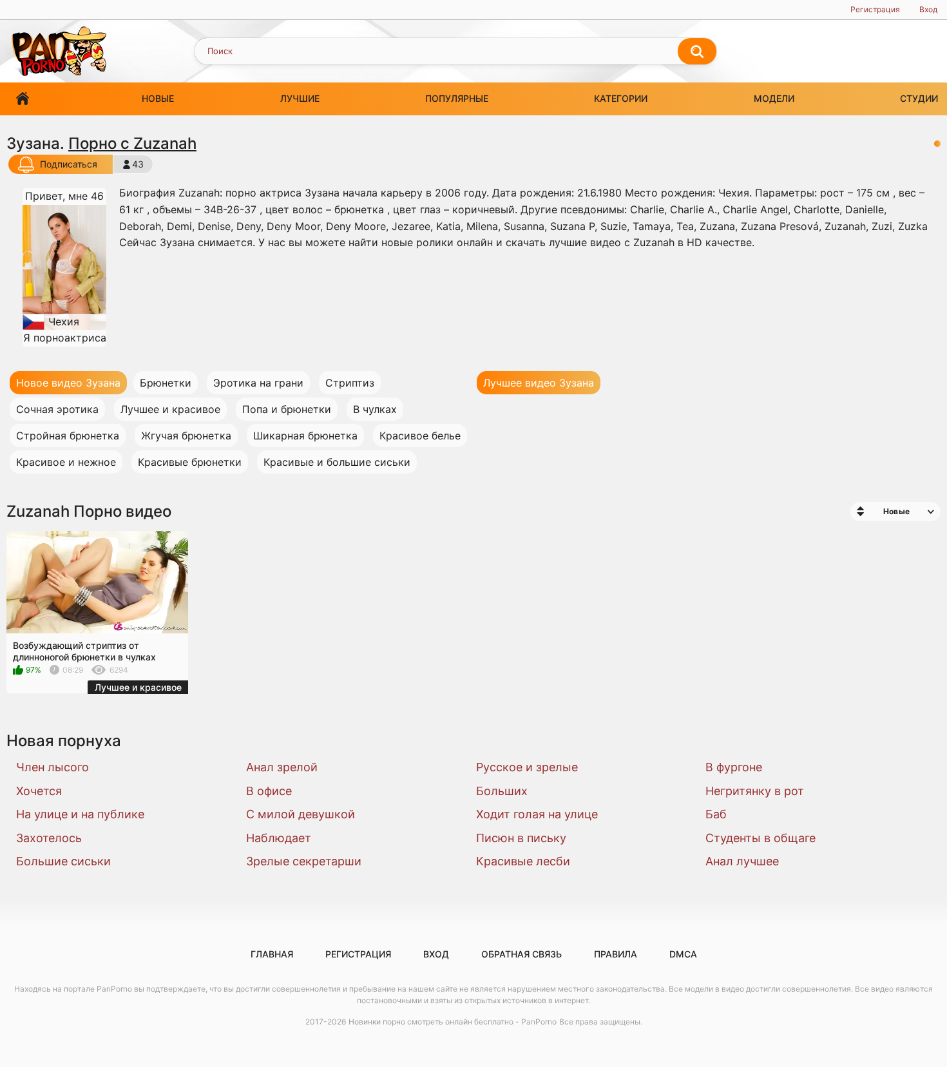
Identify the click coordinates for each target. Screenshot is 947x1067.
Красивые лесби (523, 861)
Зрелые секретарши (303, 861)
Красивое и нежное (66, 462)
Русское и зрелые (527, 767)
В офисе (269, 791)
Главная (22, 98)
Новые (158, 98)
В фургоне (733, 767)
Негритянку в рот (754, 791)
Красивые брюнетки (190, 462)
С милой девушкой (300, 814)
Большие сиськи (63, 861)
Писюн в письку (521, 838)
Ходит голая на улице (537, 814)
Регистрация (875, 9)
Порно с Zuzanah (132, 143)
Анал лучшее (742, 861)
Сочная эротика (57, 409)
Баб (716, 814)
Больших (502, 791)
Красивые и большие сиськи (336, 462)
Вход (928, 9)
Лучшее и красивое (170, 409)
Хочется (39, 791)
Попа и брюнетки (286, 409)
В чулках (375, 409)
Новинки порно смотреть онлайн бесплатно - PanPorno (453, 1021)
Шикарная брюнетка (305, 435)
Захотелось (49, 838)
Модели (774, 98)
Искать (697, 51)
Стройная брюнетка (67, 435)
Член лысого (52, 767)
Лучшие (300, 98)
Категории (620, 98)
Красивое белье (420, 435)
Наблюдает (278, 838)
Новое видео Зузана (68, 382)
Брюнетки (165, 382)
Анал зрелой (282, 767)
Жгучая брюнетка (186, 435)
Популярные (456, 98)
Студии (919, 98)
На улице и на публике (80, 814)
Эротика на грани (258, 382)
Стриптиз (349, 382)
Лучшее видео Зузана (538, 382)
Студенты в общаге (760, 838)
